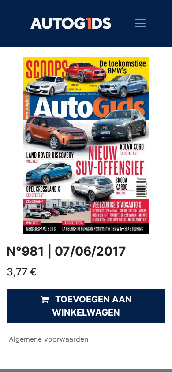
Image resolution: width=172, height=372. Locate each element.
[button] (86, 306)
